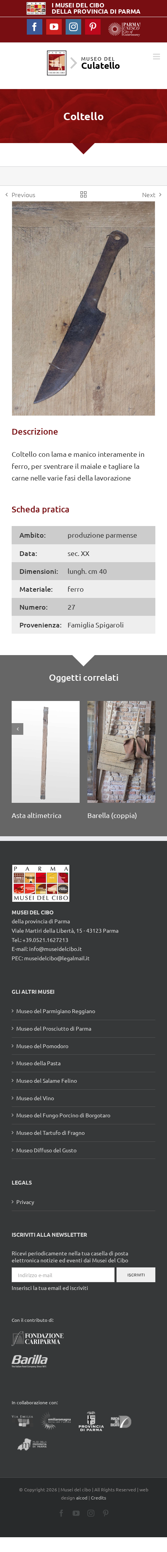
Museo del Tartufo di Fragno (50, 1133)
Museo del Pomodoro (42, 1046)
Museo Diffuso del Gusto (46, 1150)
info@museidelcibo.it (55, 949)
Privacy (25, 1202)
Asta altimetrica (28, 815)
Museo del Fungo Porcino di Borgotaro (63, 1115)
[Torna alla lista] (83, 194)
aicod (81, 1498)
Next (148, 194)
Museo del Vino (35, 1098)
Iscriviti (136, 1275)
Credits (98, 1498)
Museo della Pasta (38, 1063)
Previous (23, 194)
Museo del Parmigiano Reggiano (55, 1011)
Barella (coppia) (104, 815)
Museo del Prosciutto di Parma (53, 1029)
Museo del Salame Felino (46, 1081)
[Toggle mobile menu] (157, 56)
